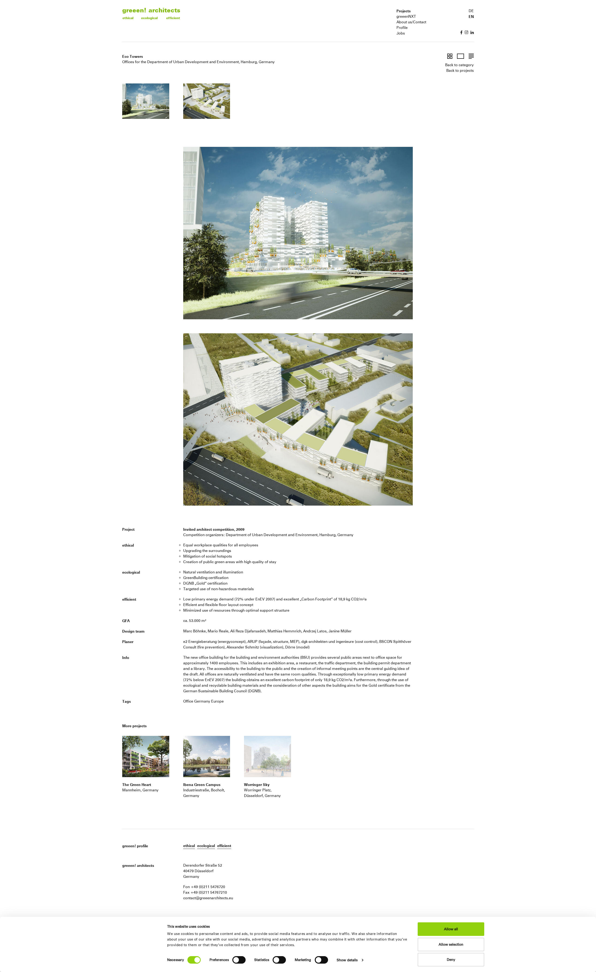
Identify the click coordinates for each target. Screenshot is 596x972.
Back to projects (460, 70)
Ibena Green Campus (201, 784)
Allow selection (451, 944)
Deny (451, 959)
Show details (347, 960)
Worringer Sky (257, 784)
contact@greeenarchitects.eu (208, 898)
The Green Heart (136, 784)
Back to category (459, 65)
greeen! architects (151, 10)
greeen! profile (135, 846)
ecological (149, 18)
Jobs (400, 33)
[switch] (239, 960)
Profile (402, 27)
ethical (127, 18)
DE (471, 11)
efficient (173, 18)
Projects (403, 11)
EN (471, 16)
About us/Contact (411, 22)
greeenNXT (406, 16)
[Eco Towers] (145, 756)
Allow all (451, 929)
